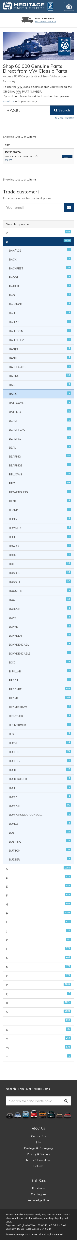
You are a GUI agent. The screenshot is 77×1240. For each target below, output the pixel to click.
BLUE (39, 537)
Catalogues (38, 1194)
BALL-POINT (39, 331)
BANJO (39, 349)
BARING (39, 376)
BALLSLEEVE (39, 340)
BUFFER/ (39, 761)
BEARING (39, 456)
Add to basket (67, 156)
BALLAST (39, 322)
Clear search (65, 117)
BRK (39, 734)
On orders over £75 (45, 21)
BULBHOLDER (39, 779)
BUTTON (39, 850)
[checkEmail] (69, 207)
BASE (39, 384)
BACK (39, 259)
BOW (39, 617)
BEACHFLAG (39, 429)
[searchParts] (66, 1100)
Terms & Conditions (38, 1160)
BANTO (39, 358)
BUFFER (39, 752)
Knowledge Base (39, 1200)
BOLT (39, 564)
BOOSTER (39, 590)
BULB (39, 770)
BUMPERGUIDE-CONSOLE (39, 814)
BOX (39, 662)
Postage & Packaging (38, 1148)
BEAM (39, 447)
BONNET (39, 582)
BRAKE (39, 698)
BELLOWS (39, 474)
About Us (38, 1128)
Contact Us (38, 1136)
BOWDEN (39, 635)
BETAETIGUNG (39, 492)
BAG (39, 295)
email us (8, 101)
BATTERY (39, 411)
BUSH (39, 832)
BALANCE (39, 304)
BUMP (39, 796)
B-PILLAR (39, 671)
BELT (39, 483)
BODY (39, 555)
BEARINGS (39, 465)
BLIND (39, 519)
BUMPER (39, 805)
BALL (39, 313)
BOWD (39, 626)
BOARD (39, 546)
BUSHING (39, 841)
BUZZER (39, 859)
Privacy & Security (38, 1154)
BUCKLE (39, 743)
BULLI (39, 787)
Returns (38, 1166)
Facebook (38, 1188)
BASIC (39, 393)
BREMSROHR (39, 725)
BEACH (39, 420)
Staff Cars (38, 1180)
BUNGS (39, 823)
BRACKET (39, 689)
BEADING (39, 438)
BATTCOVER (39, 402)
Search (63, 110)
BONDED (39, 573)
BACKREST (39, 268)
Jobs (38, 1142)
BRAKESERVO (39, 707)
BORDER (39, 608)
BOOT (39, 599)
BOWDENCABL (39, 644)
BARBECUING (39, 367)
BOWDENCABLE (39, 653)
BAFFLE (39, 286)
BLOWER (39, 528)
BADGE (39, 277)
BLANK (39, 510)
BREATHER (39, 716)
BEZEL (39, 501)
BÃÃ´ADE (39, 250)
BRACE (39, 680)
